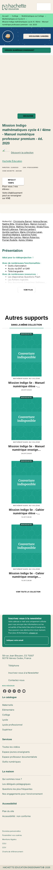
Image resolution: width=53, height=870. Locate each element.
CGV (4, 847)
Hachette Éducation (12, 161)
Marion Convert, (38, 224)
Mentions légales (9, 839)
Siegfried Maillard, (11, 234)
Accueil (5, 16)
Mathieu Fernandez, (26, 226)
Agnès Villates (26, 240)
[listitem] (4, 691)
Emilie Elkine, (9, 226)
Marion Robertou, (31, 237)
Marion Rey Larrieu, (12, 237)
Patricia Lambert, (27, 229)
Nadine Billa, (8, 224)
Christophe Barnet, (22, 221)
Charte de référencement (12, 852)
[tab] (26, 324)
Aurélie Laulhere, (10, 232)
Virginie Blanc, (22, 224)
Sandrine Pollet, (29, 234)
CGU (4, 843)
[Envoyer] (45, 640)
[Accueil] (14, 7)
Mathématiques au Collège (33, 16)
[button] (37, 36)
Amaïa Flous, (42, 226)
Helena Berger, (40, 221)
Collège (15, 16)
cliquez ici (33, 633)
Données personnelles (11, 831)
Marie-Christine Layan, (31, 232)
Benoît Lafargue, (10, 229)
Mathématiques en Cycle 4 (13, 19)
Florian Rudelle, (10, 240)
